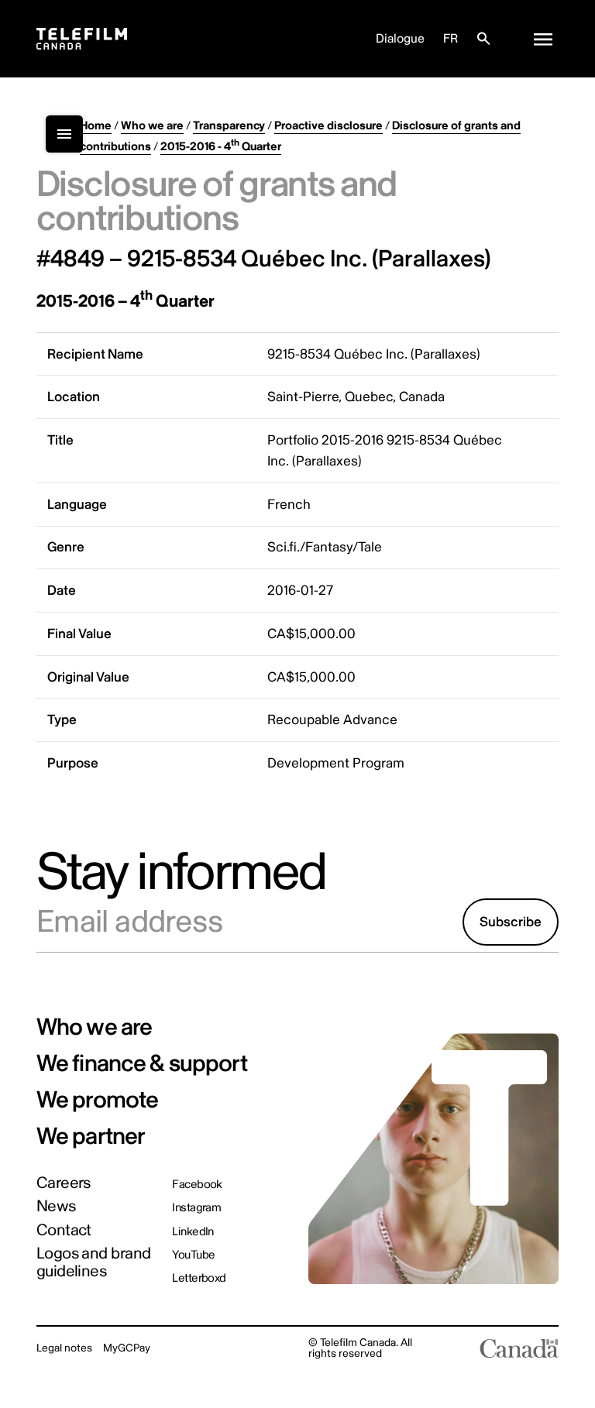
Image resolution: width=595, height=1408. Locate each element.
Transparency (229, 125)
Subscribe (511, 922)
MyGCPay (126, 1348)
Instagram (196, 1207)
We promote (97, 1100)
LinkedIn (193, 1231)
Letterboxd (199, 1278)
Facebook (197, 1184)
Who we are (152, 125)
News (56, 1207)
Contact (63, 1231)
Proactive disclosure (328, 125)
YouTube (193, 1255)
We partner (91, 1136)
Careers (63, 1184)
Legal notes (64, 1348)
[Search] (483, 39)
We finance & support (141, 1063)
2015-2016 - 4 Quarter (220, 146)
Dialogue (400, 38)
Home (96, 125)
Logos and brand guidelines (93, 1263)
